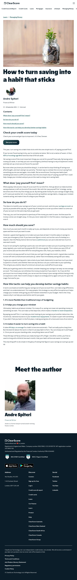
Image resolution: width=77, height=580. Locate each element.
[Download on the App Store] (11, 465)
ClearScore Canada (35, 535)
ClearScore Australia (35, 522)
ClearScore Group (35, 540)
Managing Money (68, 9)
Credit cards (33, 495)
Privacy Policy (9, 556)
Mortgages (39, 9)
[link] (11, 142)
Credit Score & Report (9, 9)
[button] (73, 3)
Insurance (49, 9)
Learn (5, 17)
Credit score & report (36, 490)
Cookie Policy (9, 569)
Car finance (32, 504)
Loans (32, 9)
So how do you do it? (11, 120)
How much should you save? (13, 124)
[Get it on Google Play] (26, 465)
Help (30, 517)
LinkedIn (55, 490)
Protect (31, 513)
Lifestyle (57, 9)
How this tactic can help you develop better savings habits (24, 128)
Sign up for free (34, 481)
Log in (30, 486)
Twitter (54, 481)
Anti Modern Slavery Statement (15, 562)
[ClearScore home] (12, 3)
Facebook (55, 477)
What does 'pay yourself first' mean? (16, 116)
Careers (31, 477)
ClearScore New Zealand (37, 526)
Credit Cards (23, 9)
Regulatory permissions (12, 565)
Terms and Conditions (12, 559)
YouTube (55, 486)
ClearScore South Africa (37, 531)
